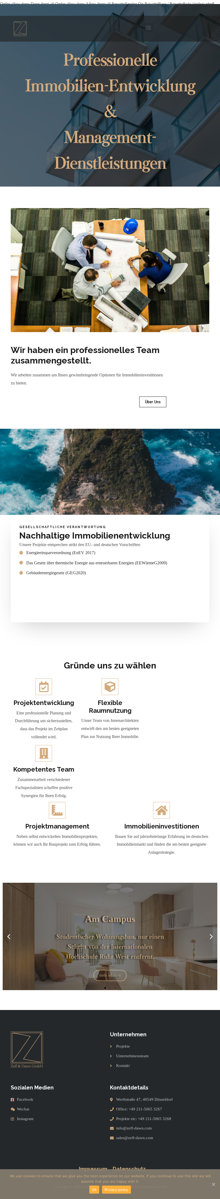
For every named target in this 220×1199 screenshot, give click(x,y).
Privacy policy (116, 1189)
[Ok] (213, 1184)
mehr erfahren (110, 964)
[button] (148, 27)
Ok (94, 1189)
